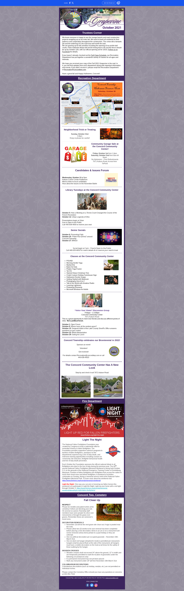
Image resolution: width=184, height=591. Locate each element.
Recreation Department (92, 78)
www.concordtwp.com (112, 578)
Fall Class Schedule (98, 55)
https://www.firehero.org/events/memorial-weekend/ (81, 480)
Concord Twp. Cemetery (92, 494)
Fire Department (92, 401)
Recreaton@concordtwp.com (75, 69)
